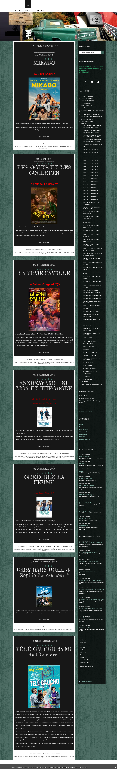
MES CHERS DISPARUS (89, 368)
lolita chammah (47, 629)
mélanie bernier (28, 457)
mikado (21, 147)
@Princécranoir (84, 580)
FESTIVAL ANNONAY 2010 (90, 158)
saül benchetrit (44, 148)
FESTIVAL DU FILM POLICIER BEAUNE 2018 (91, 221)
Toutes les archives (86, 666)
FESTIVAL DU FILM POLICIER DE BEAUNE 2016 (92, 240)
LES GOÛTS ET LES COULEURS (44, 170)
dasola (81, 571)
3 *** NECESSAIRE (39, 249)
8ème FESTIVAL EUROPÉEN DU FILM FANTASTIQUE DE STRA (92, 136)
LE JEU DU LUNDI (88, 362)
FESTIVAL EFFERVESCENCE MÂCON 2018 (92, 282)
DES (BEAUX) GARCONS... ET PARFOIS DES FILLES (92, 358)
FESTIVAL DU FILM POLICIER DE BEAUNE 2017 (92, 245)
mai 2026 (82, 647)
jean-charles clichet (58, 457)
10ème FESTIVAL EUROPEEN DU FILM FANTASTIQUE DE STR (92, 126)
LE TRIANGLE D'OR (85, 511)
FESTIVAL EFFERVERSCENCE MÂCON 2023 (92, 263)
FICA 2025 (85, 308)
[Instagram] (92, 81)
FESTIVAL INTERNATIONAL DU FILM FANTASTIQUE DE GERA (92, 291)
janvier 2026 (83, 657)
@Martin (81, 618)
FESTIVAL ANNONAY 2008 (90, 152)
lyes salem (58, 362)
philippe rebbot (46, 457)
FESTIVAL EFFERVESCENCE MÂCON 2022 (92, 286)
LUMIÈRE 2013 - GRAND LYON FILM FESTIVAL (91, 329)
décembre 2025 (84, 660)
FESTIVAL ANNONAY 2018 (44, 453)
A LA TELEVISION (88, 343)
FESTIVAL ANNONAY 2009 (90, 155)
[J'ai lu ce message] (115, 767)
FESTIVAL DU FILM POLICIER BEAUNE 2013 (91, 217)
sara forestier (55, 756)
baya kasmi (27, 147)
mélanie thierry (50, 362)
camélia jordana (56, 549)
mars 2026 (83, 652)
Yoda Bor (82, 561)
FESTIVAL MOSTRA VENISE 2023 (92, 298)
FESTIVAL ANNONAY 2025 (90, 199)
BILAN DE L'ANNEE (88, 346)
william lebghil (66, 549)
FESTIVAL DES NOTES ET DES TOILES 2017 (91, 203)
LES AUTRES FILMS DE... (89, 365)
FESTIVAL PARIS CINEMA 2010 (91, 305)
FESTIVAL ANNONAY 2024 (90, 196)
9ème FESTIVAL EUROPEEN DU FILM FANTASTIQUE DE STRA (92, 140)
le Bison (81, 552)
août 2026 (83, 640)
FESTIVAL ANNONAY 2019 (90, 184)
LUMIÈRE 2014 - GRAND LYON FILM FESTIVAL (91, 334)
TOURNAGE (86, 376)
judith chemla (66, 252)
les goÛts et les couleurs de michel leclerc (32, 252)
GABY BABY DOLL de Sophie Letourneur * (44, 572)
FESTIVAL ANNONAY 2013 (90, 167)
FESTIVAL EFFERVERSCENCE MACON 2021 (92, 259)
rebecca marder (56, 252)
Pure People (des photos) (86, 398)
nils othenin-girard (68, 456)
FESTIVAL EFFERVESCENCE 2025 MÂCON (92, 277)
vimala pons (47, 147)
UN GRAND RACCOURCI (86, 486)
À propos (41, 10)
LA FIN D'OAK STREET (86, 478)
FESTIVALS (84, 124)
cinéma (33, 147)
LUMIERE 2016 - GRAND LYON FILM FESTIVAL (91, 320)
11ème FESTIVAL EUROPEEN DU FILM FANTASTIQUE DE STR (92, 131)
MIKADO (44, 63)
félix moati (39, 147)
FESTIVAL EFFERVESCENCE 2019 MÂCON (92, 268)
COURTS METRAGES (87, 121)
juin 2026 (82, 645)
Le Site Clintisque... (84, 396)
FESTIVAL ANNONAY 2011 (90, 161)
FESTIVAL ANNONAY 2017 (90, 178)
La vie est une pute (86, 379)
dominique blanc (45, 363)
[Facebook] (85, 81)
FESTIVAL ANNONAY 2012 (90, 164)
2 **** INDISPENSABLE (39, 359)
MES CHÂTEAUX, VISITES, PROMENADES (90, 372)
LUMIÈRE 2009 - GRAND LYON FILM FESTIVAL (91, 324)
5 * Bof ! (38, 144)
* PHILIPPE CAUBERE (87, 96)
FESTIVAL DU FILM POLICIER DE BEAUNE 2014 (92, 231)
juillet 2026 (83, 642)
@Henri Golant (83, 608)
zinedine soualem (66, 756)
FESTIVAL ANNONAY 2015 (90, 172)
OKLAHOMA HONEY (85, 456)
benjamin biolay (57, 629)
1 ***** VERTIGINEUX (87, 98)
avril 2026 (83, 650)
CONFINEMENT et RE (87, 119)
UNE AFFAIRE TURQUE (86, 495)
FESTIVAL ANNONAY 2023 (90, 193)
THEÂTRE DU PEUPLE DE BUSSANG (91, 384)
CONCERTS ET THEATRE (90, 352)
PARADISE (82, 464)
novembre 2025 (84, 662)
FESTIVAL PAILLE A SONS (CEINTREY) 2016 (92, 302)
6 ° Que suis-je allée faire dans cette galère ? (38, 546)
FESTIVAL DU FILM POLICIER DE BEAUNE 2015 (92, 235)
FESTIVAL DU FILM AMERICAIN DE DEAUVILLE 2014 (92, 207)
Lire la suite (43, 137)
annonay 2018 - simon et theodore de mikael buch (33, 456)
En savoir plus (83, 767)
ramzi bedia (54, 147)
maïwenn (47, 756)
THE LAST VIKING (84, 526)
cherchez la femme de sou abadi (28, 549)
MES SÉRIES (84, 382)
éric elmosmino (47, 758)
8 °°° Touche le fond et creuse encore (92, 116)
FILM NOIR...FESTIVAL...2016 (91, 311)
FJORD (81, 471)
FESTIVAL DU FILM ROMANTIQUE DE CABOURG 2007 (92, 249)
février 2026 (83, 655)
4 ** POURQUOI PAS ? (87, 105)
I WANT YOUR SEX (85, 518)
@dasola (81, 627)
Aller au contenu (6, 2)
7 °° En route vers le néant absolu (90, 114)
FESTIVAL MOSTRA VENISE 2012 (92, 295)
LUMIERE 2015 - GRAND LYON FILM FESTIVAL (91, 315)
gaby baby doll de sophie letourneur (29, 629)
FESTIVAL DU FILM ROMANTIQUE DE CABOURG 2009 (92, 254)
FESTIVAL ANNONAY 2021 (90, 190)
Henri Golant (83, 434)
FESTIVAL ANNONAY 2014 (90, 170)
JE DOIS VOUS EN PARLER (88, 341)
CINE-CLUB (86, 349)
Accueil (18, 10)
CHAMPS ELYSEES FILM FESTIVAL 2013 (92, 145)
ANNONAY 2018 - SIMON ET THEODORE (44, 386)
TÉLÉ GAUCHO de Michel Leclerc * (44, 652)
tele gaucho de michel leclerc (27, 756)
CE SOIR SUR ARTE (85, 502)
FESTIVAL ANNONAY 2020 (90, 187)
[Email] (28, 4)
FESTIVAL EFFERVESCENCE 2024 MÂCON (92, 272)
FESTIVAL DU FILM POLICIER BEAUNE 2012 (91, 212)
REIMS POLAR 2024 (88, 338)
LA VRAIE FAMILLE (44, 273)
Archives (29, 10)
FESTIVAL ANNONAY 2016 (90, 175)
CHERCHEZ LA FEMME (44, 479)
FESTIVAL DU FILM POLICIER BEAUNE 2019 (91, 226)
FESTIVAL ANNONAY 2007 (90, 149)
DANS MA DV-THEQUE (89, 355)
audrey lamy (37, 457)
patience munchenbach (66, 147)
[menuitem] (18, 10)
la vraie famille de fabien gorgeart (29, 362)
